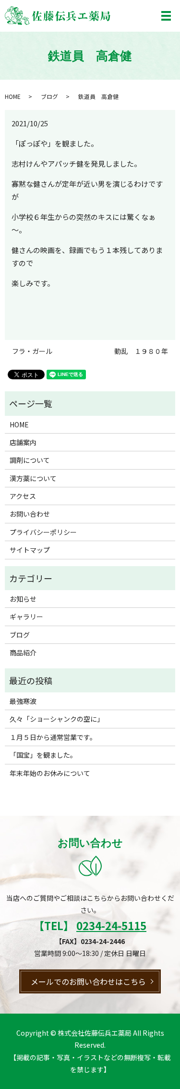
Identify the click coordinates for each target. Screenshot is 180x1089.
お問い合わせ (30, 514)
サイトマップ (30, 550)
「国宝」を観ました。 (43, 755)
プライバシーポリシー (43, 532)
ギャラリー (26, 616)
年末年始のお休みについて (50, 773)
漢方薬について (33, 478)
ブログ (49, 96)
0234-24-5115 (111, 925)
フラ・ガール (32, 351)
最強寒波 (23, 701)
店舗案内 (23, 442)
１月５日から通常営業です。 (53, 737)
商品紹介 (23, 652)
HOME (13, 96)
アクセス (23, 496)
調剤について (30, 460)
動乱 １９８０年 (141, 351)
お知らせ (23, 599)
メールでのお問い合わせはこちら (88, 981)
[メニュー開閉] (166, 16)
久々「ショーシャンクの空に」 (57, 719)
